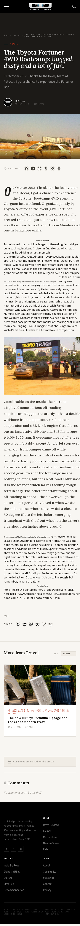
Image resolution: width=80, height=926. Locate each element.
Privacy (47, 890)
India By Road (12, 866)
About (46, 866)
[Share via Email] (59, 168)
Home (6, 35)
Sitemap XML (52, 914)
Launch (47, 831)
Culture (8, 878)
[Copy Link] (52, 168)
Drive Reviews (51, 825)
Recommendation (14, 890)
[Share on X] (46, 168)
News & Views (51, 843)
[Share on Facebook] (26, 168)
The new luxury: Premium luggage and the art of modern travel (38, 720)
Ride (45, 849)
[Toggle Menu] (6, 6)
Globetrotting (12, 872)
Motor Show (50, 837)
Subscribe (49, 878)
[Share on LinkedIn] (33, 168)
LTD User (20, 101)
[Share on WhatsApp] (39, 168)
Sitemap (65, 912)
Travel (16, 35)
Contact (47, 884)
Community (49, 872)
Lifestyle (9, 884)
